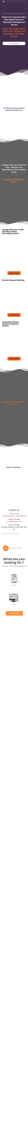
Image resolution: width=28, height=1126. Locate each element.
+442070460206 (20, 516)
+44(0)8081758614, (8, 516)
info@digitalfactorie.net (14, 521)
